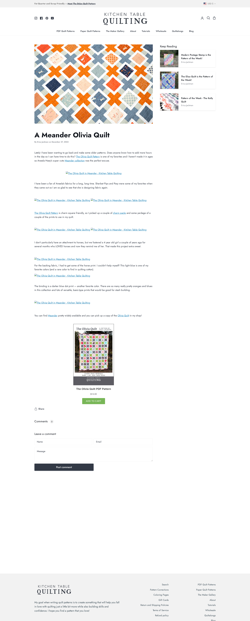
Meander (52, 315)
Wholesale (210, 610)
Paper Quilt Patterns (206, 589)
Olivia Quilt (123, 315)
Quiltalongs (210, 615)
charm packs (119, 213)
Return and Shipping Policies (154, 605)
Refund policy (162, 615)
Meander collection (75, 160)
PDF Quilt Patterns (207, 584)
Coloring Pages (161, 594)
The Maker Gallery (207, 594)
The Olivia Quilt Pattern (88, 156)
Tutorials (212, 605)
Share (41, 408)
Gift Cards (164, 600)
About (213, 600)
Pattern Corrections (159, 589)
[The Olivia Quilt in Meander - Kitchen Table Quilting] (94, 173)
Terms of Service (161, 610)
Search (165, 584)
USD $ (210, 3)
